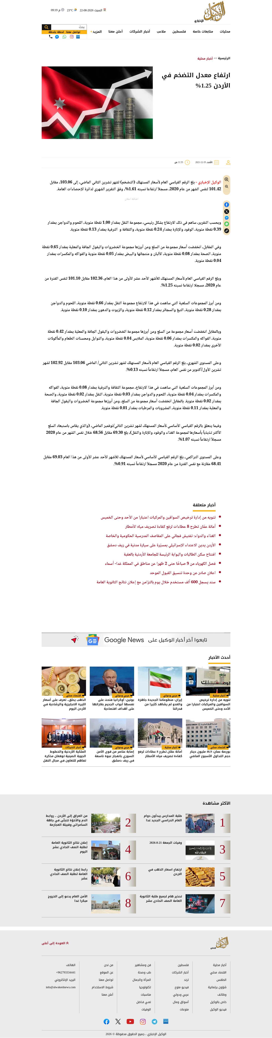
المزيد (97, 32)
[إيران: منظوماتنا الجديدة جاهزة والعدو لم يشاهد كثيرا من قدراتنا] (160, 681)
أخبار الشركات (140, 31)
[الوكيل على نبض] (165, 1021)
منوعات (184, 1009)
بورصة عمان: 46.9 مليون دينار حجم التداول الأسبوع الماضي (209, 754)
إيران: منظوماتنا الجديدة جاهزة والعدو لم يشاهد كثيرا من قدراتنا (160, 704)
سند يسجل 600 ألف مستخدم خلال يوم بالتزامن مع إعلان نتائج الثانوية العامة (156, 582)
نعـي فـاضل (143, 1002)
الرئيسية (224, 58)
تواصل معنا (106, 980)
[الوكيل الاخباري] (219, 943)
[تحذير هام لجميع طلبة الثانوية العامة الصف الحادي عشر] (200, 903)
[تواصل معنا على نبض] (78, 36)
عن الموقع (106, 972)
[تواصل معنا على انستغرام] (71, 36)
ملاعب (161, 31)
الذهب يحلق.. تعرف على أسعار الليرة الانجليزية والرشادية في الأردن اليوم (64, 704)
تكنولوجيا (145, 987)
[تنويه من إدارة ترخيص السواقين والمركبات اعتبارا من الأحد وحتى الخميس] (208, 681)
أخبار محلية (205, 58)
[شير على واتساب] (226, 224)
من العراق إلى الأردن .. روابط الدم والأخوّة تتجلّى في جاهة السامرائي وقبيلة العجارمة (67, 820)
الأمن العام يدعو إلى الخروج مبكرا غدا (68, 898)
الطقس (221, 980)
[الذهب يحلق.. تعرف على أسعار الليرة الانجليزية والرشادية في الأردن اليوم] (64, 681)
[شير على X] (226, 211)
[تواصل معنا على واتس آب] (64, 37)
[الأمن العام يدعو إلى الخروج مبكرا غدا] (105, 903)
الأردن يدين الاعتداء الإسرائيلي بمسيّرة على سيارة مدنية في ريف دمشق (161, 545)
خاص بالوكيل (218, 1002)
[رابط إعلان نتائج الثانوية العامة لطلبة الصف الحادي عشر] (105, 877)
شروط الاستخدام (102, 987)
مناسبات (146, 994)
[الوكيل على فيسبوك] (106, 1021)
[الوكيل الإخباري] (210, 12)
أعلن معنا (115, 31)
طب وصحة (144, 972)
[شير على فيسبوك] (226, 204)
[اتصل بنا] (50, 36)
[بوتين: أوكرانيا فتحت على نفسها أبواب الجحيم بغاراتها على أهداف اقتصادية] (112, 681)
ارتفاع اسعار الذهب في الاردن (165, 871)
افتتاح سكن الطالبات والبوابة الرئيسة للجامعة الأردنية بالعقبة (170, 554)
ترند (186, 980)
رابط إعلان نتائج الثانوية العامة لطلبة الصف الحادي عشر (69, 874)
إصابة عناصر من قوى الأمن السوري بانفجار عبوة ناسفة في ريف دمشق (114, 756)
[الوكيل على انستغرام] (143, 1022)
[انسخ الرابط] (226, 230)
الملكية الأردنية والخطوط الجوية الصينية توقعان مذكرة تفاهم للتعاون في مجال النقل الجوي (64, 756)
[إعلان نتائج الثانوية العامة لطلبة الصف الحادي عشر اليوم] (105, 850)
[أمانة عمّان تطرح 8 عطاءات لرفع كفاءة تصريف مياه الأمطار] (160, 733)
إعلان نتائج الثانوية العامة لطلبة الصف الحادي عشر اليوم (69, 847)
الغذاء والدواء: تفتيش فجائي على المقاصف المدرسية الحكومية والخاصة (161, 536)
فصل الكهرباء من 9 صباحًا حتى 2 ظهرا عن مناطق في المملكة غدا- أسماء (160, 563)
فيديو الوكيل (218, 1009)
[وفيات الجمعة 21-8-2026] (200, 850)
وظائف (221, 994)
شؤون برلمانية (217, 987)
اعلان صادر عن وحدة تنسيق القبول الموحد (183, 573)
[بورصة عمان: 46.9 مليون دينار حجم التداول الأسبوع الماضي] (208, 733)
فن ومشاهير (143, 965)
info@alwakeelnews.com (60, 987)
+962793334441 (65, 972)
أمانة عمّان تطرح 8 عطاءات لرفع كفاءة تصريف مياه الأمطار (170, 526)
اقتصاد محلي (73, 695)
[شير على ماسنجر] (227, 218)
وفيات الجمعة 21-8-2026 (166, 843)
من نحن (108, 965)
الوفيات (146, 1009)
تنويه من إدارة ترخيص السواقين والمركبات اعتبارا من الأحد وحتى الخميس (158, 517)
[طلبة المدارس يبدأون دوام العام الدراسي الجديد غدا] (200, 823)
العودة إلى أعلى (54, 943)
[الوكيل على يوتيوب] (130, 1021)
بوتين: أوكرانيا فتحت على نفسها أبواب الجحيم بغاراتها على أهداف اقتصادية (113, 704)
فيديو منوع (182, 987)
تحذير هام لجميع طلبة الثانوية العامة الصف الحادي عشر (161, 898)
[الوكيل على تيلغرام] (154, 1021)
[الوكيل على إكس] (118, 1021)
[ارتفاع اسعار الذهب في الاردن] (200, 877)
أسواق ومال (181, 1002)
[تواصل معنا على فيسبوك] (57, 37)
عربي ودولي (170, 695)
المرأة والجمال (141, 980)
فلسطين (179, 31)
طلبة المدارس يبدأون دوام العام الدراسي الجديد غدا (163, 818)
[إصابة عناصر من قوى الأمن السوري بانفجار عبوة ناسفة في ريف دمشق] (112, 733)
